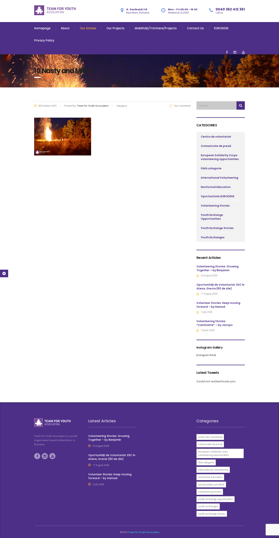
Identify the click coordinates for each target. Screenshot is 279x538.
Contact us (195, 28)
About (65, 28)
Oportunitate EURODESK (217, 196)
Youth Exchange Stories (217, 228)
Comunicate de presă (216, 146)
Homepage (42, 28)
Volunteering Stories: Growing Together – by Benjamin (217, 268)
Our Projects (115, 28)
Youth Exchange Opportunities (212, 217)
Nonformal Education (216, 187)
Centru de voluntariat (216, 137)
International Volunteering (219, 178)
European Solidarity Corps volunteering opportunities (220, 157)
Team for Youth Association (143, 532)
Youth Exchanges (213, 237)
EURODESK (221, 28)
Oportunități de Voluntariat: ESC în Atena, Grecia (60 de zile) (220, 286)
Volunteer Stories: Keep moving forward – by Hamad (218, 305)
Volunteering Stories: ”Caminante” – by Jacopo (214, 323)
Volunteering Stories (215, 206)
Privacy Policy (44, 40)
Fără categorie (211, 168)
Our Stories (88, 28)
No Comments (182, 105)
